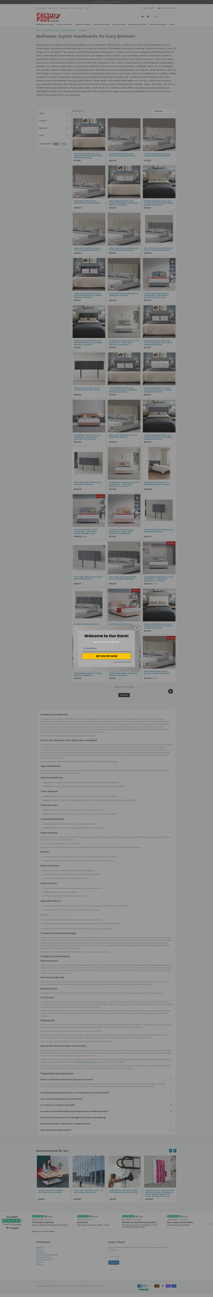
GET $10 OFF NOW (106, 656)
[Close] (137, 628)
